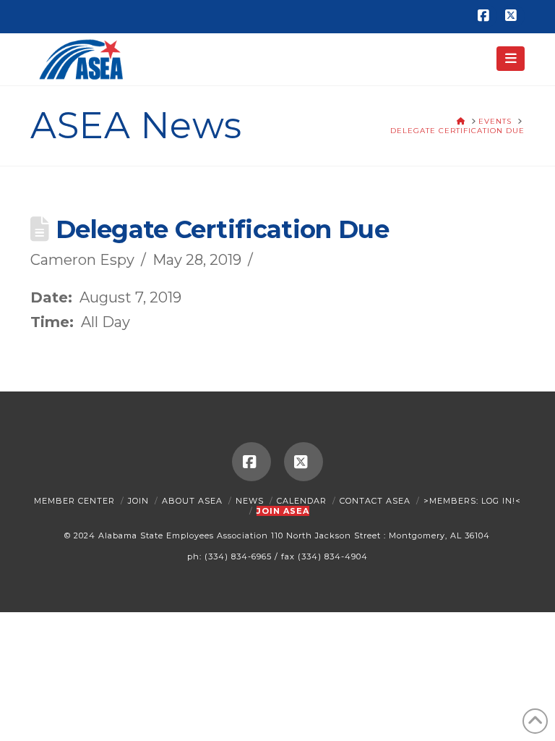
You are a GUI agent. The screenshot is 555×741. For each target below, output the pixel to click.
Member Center (74, 501)
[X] (513, 15)
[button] (510, 58)
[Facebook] (485, 15)
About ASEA (192, 501)
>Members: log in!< (472, 501)
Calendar (302, 501)
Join (138, 501)
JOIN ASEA (283, 511)
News (250, 501)
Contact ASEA (375, 501)
